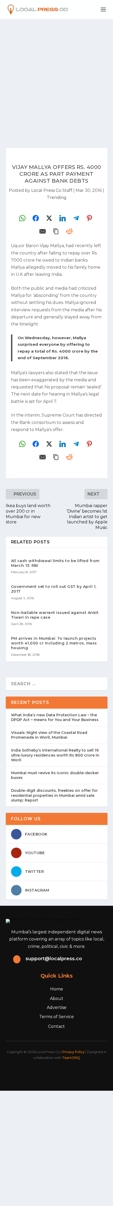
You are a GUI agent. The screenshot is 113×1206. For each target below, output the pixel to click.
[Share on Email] (43, 231)
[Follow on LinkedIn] (65, 1072)
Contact (56, 1026)
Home (56, 989)
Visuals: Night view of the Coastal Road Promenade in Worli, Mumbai (49, 735)
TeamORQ (71, 1058)
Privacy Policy (73, 1052)
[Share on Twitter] (49, 218)
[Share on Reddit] (69, 231)
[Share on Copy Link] (56, 231)
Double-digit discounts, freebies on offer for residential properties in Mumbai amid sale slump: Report (54, 795)
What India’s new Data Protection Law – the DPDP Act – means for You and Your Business (55, 717)
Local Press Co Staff (51, 190)
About (56, 998)
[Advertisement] (56, 78)
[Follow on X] (42, 1072)
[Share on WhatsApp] (22, 218)
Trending (56, 197)
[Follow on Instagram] (53, 1072)
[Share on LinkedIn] (62, 218)
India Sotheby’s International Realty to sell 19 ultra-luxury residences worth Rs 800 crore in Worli (55, 755)
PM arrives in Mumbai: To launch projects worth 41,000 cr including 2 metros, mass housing (54, 643)
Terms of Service (56, 1016)
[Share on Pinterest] (89, 218)
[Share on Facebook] (36, 218)
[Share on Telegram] (76, 218)
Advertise (56, 1007)
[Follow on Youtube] (76, 1072)
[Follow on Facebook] (30, 1072)
